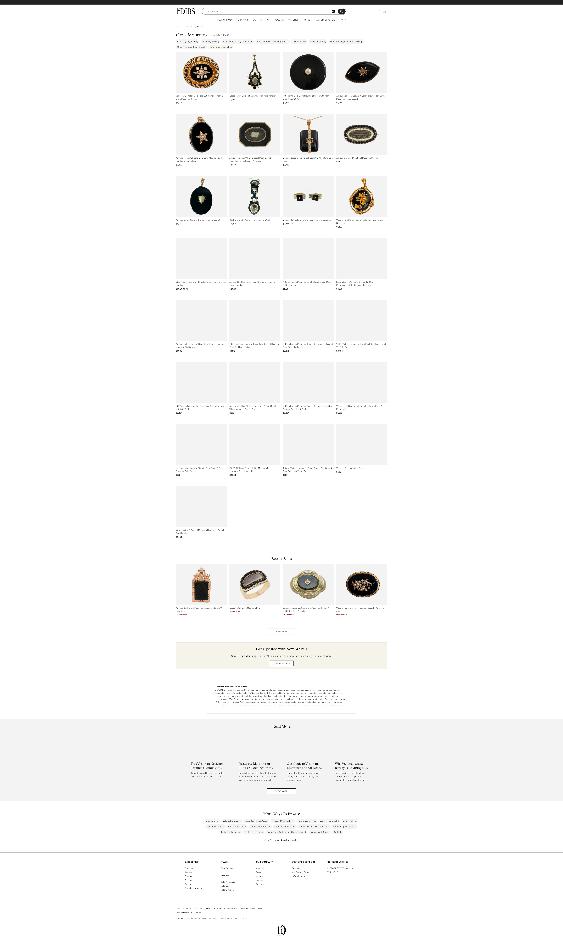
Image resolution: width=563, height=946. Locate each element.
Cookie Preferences (185, 912)
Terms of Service (239, 918)
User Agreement (205, 908)
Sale (343, 19)
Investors (260, 880)
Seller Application (228, 881)
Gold (245, 692)
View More (281, 631)
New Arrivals (225, 19)
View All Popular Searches (281, 840)
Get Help (296, 868)
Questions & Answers (194, 888)
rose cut (263, 702)
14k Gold (252, 692)
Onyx (327, 699)
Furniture (243, 19)
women (270, 705)
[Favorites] (379, 11)
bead (311, 702)
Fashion (307, 19)
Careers (259, 876)
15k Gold (264, 692)
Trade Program (227, 868)
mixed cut (326, 702)
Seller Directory (227, 889)
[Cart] (384, 11)
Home (178, 27)
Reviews (259, 884)
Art (269, 19)
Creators (188, 884)
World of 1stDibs (326, 19)
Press (258, 872)
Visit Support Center (301, 872)
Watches (293, 19)
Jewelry (279, 19)
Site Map (198, 912)
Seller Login (226, 885)
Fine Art (188, 876)
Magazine (340, 868)
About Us (260, 868)
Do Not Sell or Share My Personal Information (244, 908)
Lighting (258, 19)
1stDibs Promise (298, 876)
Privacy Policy (219, 908)
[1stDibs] (185, 11)
